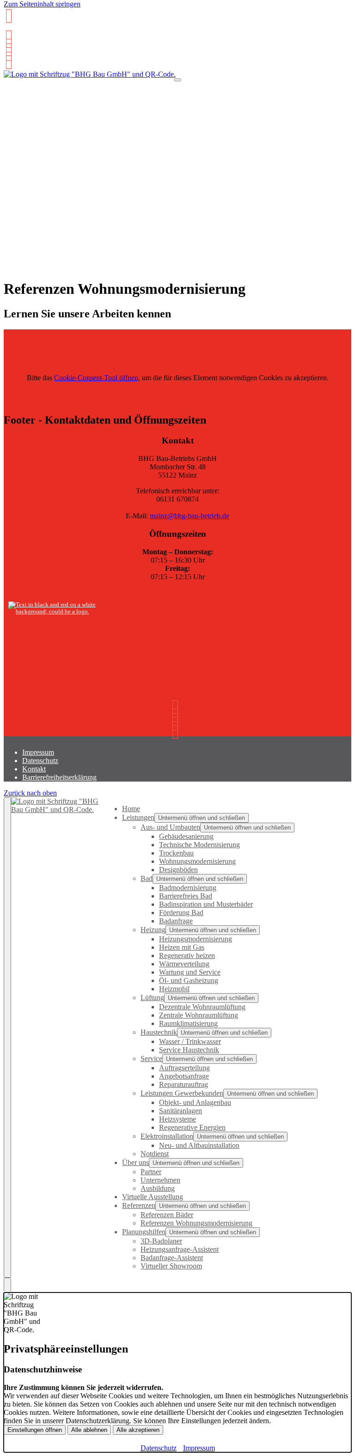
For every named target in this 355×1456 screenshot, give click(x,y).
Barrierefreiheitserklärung (59, 777)
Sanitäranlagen (180, 1111)
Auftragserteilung (184, 1068)
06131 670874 (26, 29)
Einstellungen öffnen (34, 1429)
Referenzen (138, 1205)
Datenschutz (40, 760)
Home (131, 809)
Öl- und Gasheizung (188, 980)
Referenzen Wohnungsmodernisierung (196, 1223)
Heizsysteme (177, 1119)
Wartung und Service (189, 972)
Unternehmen (160, 1180)
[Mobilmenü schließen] (7, 1037)
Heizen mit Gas (181, 947)
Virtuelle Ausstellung (152, 1197)
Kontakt (34, 769)
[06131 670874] (8, 54)
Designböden (178, 870)
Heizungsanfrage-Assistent (180, 1249)
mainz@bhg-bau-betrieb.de (189, 516)
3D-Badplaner (161, 1241)
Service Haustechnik (189, 1050)
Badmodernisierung (187, 888)
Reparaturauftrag (183, 1084)
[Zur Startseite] (90, 78)
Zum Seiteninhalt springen (42, 4)
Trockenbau (176, 853)
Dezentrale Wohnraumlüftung (202, 1007)
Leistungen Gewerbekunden (182, 1093)
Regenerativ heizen (187, 955)
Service (151, 1058)
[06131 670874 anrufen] (8, 16)
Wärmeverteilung (184, 964)
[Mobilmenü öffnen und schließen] (177, 80)
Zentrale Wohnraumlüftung (198, 1015)
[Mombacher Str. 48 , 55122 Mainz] (8, 45)
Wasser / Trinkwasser (190, 1041)
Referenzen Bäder (167, 1215)
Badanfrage (176, 921)
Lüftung (152, 997)
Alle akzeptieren (137, 1429)
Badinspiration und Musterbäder (206, 904)
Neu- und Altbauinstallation (199, 1145)
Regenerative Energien (192, 1127)
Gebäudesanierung (186, 836)
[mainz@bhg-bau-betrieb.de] (8, 37)
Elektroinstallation (167, 1136)
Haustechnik (159, 1032)
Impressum (38, 752)
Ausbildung (158, 1188)
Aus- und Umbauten (170, 827)
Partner (151, 1172)
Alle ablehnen (89, 1429)
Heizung (153, 930)
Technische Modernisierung (199, 845)
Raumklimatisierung (188, 1023)
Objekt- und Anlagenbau (195, 1102)
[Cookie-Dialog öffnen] (7, 1285)
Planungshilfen (143, 1232)
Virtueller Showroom (171, 1266)
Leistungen (138, 817)
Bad (147, 878)
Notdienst (155, 1154)
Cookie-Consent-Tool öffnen (96, 378)
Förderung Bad (181, 912)
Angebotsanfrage (184, 1076)
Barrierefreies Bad (185, 896)
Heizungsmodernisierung (195, 939)
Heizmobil (174, 989)
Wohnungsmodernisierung (197, 861)
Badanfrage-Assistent (172, 1258)
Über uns (135, 1162)
